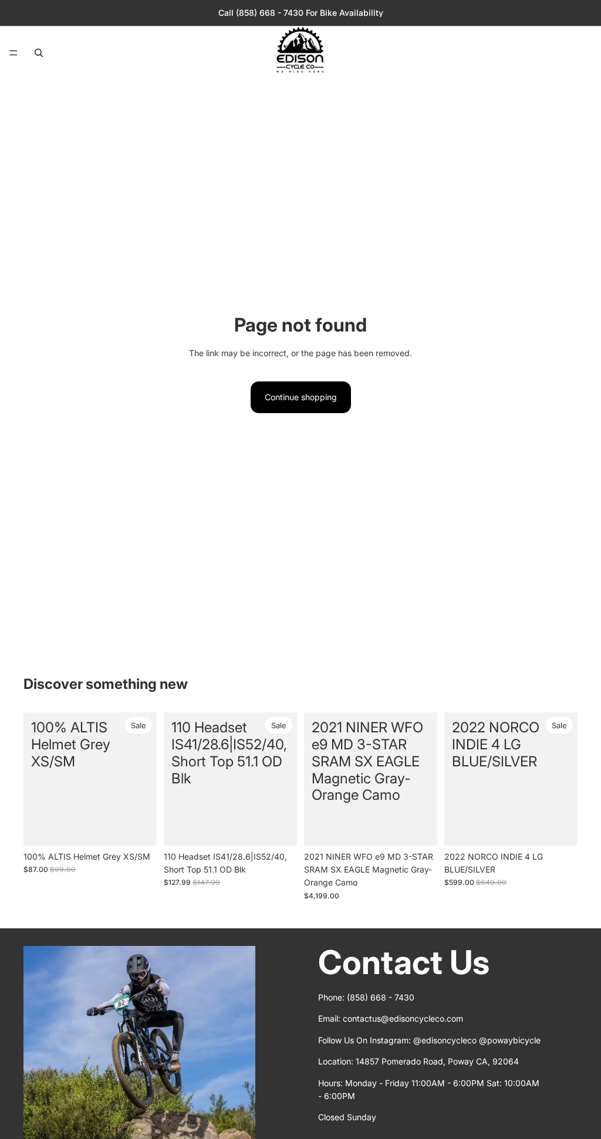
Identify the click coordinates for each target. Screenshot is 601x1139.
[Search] (39, 53)
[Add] (138, 827)
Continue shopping (301, 397)
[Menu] (13, 52)
